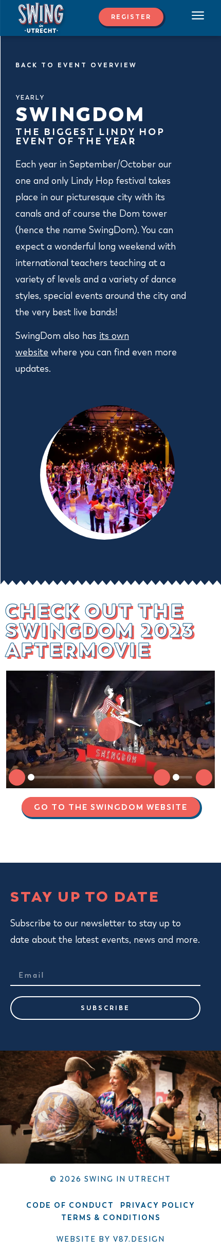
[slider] (90, 777)
